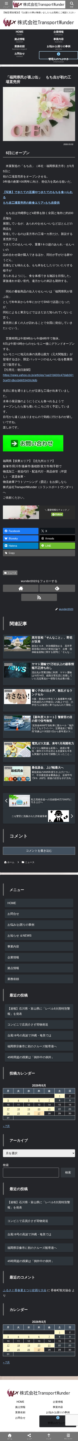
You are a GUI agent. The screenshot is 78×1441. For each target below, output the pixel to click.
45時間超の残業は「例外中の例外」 (30, 1057)
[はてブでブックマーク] (65, 1113)
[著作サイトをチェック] (21, 588)
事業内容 (13, 946)
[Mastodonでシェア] (30, 1103)
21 (49, 1345)
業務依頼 (13, 979)
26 (28, 1349)
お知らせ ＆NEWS (19, 935)
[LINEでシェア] (13, 1123)
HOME (11, 903)
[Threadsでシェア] (30, 1113)
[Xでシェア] (13, 1103)
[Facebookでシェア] (13, 1113)
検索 (6, 1165)
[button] (69, 842)
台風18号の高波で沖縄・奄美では (29, 1035)
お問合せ (13, 914)
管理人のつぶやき (58, 1422)
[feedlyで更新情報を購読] (57, 588)
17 (8, 1345)
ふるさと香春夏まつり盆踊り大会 (24, 1290)
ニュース (12, 572)
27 (39, 1349)
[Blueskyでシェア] (47, 1103)
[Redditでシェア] (47, 1113)
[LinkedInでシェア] (47, 1123)
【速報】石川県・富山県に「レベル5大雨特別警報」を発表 (38, 1011)
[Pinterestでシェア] (30, 1123)
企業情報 (13, 957)
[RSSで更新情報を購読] (39, 597)
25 (18, 1349)
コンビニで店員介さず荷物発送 (27, 1024)
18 (18, 1345)
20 (39, 1345)
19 (28, 1345)
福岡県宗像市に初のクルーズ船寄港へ (32, 1046)
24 (8, 1349)
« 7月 (6, 1362)
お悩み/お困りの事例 (20, 924)
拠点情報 (13, 968)
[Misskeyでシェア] (65, 1103)
